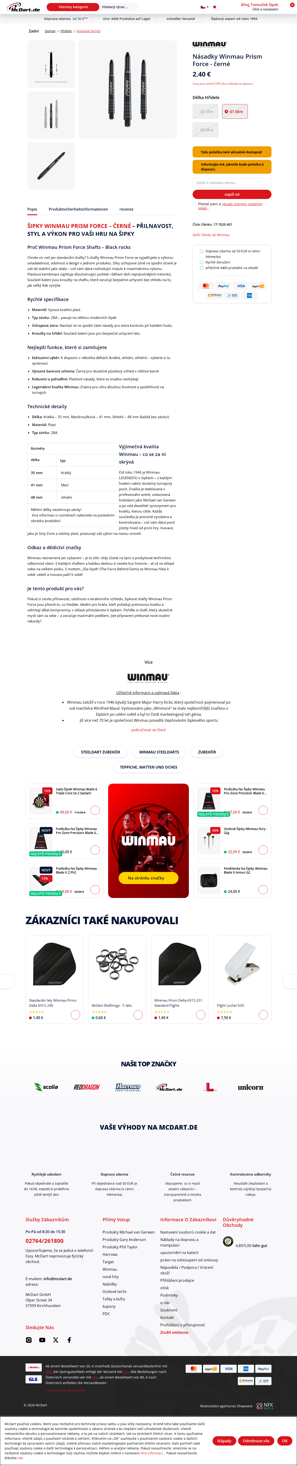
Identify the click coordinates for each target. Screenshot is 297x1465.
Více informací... (153, 1453)
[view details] (54, 979)
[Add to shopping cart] (95, 810)
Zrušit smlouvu (174, 1332)
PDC (106, 1313)
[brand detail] (46, 1087)
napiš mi (232, 194)
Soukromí (168, 1310)
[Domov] (23, 7)
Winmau (110, 1269)
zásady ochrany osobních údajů (230, 206)
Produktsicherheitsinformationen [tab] (78, 209)
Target (108, 1261)
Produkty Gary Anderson (124, 1239)
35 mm (206, 111)
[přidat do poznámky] (269, 45)
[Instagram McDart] (29, 1341)
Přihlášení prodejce (177, 1280)
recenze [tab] (126, 209)
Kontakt (167, 1317)
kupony (109, 1306)
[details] (210, 44)
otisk (164, 1287)
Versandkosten (76, 1390)
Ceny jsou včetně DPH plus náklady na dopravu (223, 83)
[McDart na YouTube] (42, 1341)
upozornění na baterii (179, 1252)
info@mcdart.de (58, 1278)
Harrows (110, 1254)
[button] (262, 7)
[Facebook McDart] (69, 1341)
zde (20, 1458)
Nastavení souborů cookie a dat (188, 1232)
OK (284, 1440)
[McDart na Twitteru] (55, 1341)
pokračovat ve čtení (149, 729)
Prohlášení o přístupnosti (182, 1324)
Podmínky (169, 1295)
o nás (165, 1302)
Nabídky (110, 1284)
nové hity (111, 1276)
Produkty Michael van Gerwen (129, 1232)
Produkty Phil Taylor (120, 1246)
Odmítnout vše (256, 1440)
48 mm (206, 130)
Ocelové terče (114, 1291)
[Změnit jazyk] (205, 7)
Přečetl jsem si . (230, 206)
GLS (126, 1371)
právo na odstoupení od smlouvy (189, 1259)
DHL (48, 1371)
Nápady (224, 1440)
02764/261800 (45, 1240)
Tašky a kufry (114, 1298)
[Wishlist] (228, 7)
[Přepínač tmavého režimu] (216, 7)
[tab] (32, 209)
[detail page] (75, 1014)
